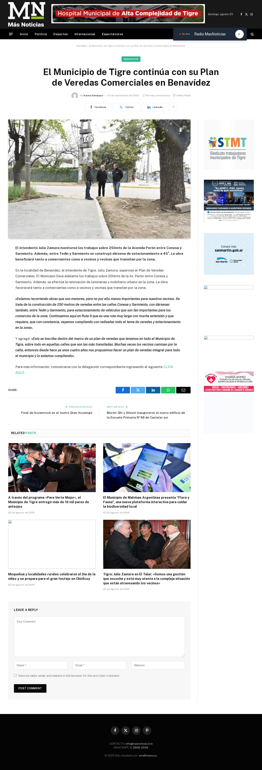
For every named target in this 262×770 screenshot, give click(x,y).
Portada (81, 45)
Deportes (60, 34)
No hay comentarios (158, 95)
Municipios (131, 59)
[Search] (252, 34)
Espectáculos (112, 34)
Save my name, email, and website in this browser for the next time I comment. (69, 675)
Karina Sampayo (93, 95)
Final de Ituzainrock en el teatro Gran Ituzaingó (56, 412)
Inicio (24, 34)
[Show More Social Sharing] (174, 107)
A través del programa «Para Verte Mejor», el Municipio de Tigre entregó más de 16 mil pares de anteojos (48, 502)
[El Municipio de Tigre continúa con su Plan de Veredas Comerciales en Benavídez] (99, 178)
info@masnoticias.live (139, 743)
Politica (41, 34)
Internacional (85, 34)
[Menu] (11, 34)
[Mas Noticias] (26, 14)
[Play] (239, 34)
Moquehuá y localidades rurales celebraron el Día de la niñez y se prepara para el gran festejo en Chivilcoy (51, 576)
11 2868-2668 (138, 747)
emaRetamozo (148, 755)
